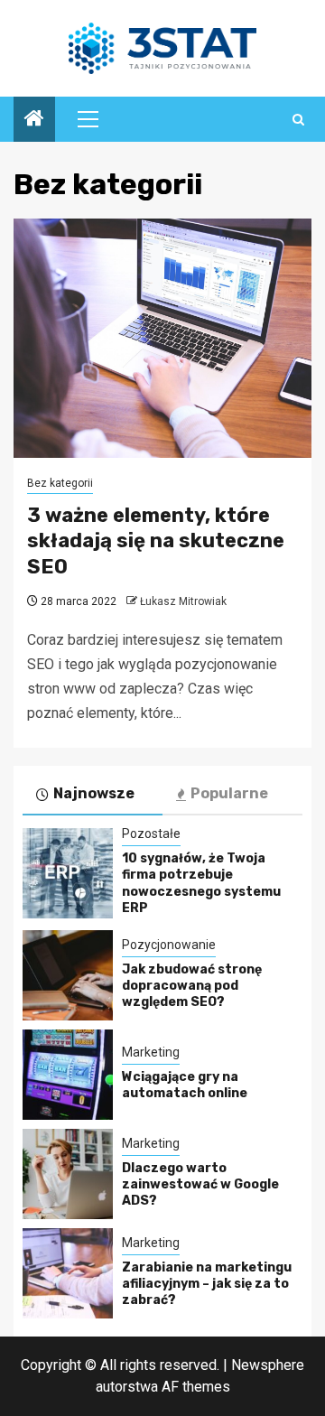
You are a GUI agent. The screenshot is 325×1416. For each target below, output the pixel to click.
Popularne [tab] (229, 793)
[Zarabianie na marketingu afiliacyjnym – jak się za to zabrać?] (68, 1273)
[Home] (34, 120)
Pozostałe (151, 833)
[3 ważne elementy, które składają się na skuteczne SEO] (162, 338)
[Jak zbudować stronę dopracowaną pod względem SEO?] (68, 975)
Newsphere (267, 1365)
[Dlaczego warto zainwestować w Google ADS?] (68, 1174)
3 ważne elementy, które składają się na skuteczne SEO (155, 541)
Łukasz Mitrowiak (183, 601)
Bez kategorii (60, 483)
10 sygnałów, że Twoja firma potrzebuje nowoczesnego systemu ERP (201, 883)
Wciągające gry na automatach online (184, 1085)
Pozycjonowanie (169, 944)
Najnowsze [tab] (94, 793)
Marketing (151, 1052)
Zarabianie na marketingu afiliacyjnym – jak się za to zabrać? (207, 1284)
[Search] (298, 119)
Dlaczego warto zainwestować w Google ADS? (200, 1184)
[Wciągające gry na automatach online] (68, 1074)
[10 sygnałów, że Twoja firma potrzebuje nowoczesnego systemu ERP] (68, 873)
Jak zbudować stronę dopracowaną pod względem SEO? (192, 986)
